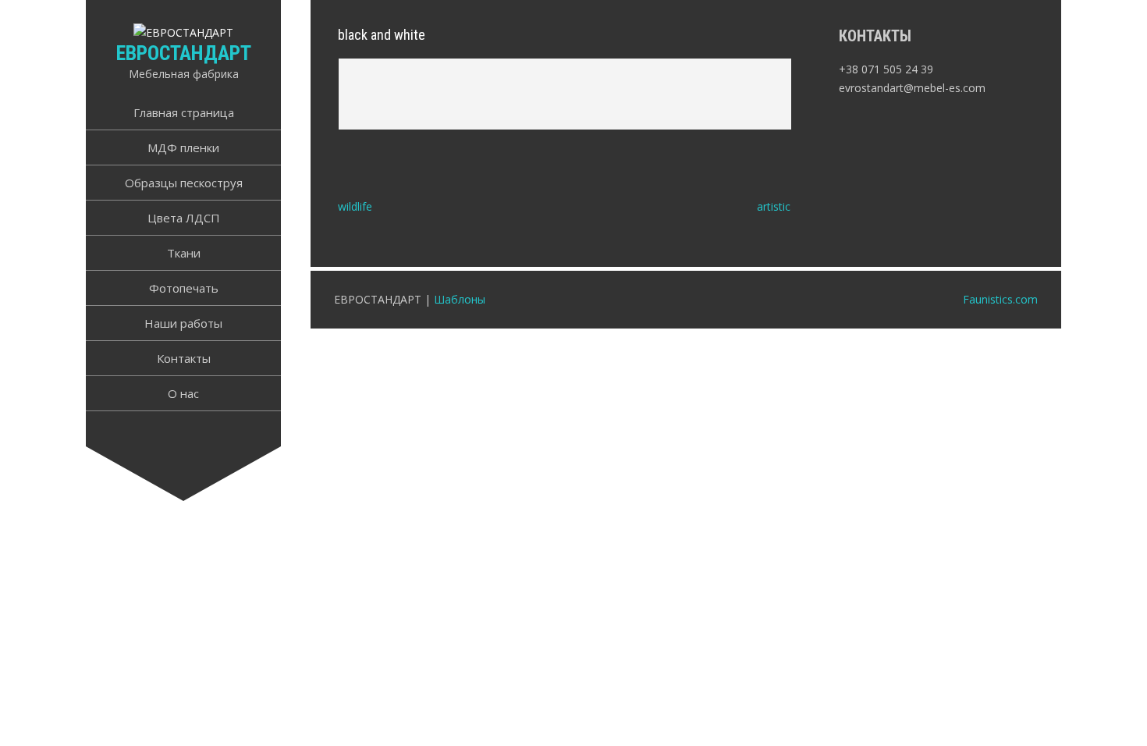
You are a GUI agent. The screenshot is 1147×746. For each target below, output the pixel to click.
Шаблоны (459, 299)
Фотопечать (183, 288)
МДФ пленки (183, 147)
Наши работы (183, 323)
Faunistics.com (1000, 299)
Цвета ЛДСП (183, 218)
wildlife (355, 206)
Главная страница (183, 112)
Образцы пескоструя (184, 182)
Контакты (184, 358)
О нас (183, 393)
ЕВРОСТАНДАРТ (183, 53)
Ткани (184, 253)
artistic (773, 206)
